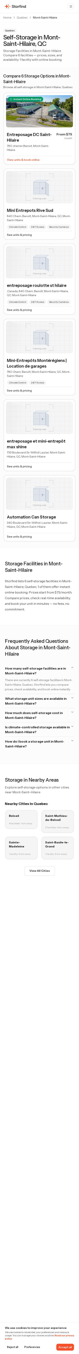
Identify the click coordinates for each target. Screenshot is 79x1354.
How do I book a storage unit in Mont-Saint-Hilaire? (34, 743)
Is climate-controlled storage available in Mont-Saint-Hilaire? (37, 729)
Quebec (22, 17)
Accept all (65, 1347)
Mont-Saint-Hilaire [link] (45, 17)
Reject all (12, 1347)
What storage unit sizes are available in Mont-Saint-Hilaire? (36, 701)
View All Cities (39, 871)
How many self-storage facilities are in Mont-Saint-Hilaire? (35, 670)
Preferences (32, 1347)
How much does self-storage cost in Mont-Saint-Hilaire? (34, 715)
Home (7, 17)
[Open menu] (71, 6)
